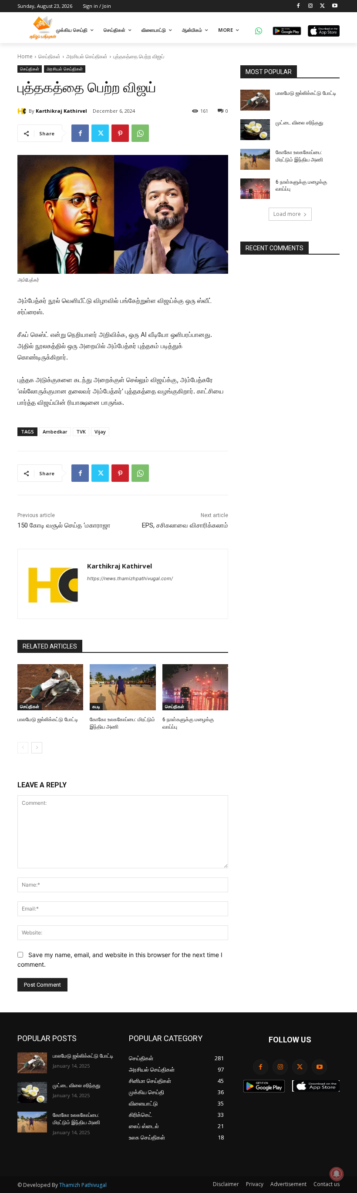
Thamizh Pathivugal (83, 1185)
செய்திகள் (49, 56)
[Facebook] (298, 6)
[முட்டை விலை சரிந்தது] (255, 129)
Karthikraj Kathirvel (61, 111)
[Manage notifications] (337, 1174)
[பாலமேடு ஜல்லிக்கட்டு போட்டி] (50, 687)
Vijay (100, 431)
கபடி (96, 706)
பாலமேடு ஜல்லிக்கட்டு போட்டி (47, 719)
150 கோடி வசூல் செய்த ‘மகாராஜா (64, 525)
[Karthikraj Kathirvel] (23, 111)
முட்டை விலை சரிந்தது (299, 123)
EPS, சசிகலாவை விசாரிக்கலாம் (185, 525)
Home (25, 56)
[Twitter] (322, 6)
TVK (81, 431)
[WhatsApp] (140, 133)
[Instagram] (311, 6)
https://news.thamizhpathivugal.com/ (130, 578)
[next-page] (36, 747)
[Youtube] (335, 6)
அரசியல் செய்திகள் (87, 56)
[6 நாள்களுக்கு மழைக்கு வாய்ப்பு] (195, 687)
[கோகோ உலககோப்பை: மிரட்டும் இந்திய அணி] (122, 687)
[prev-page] (22, 747)
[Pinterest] (120, 133)
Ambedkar (55, 431)
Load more (287, 214)
